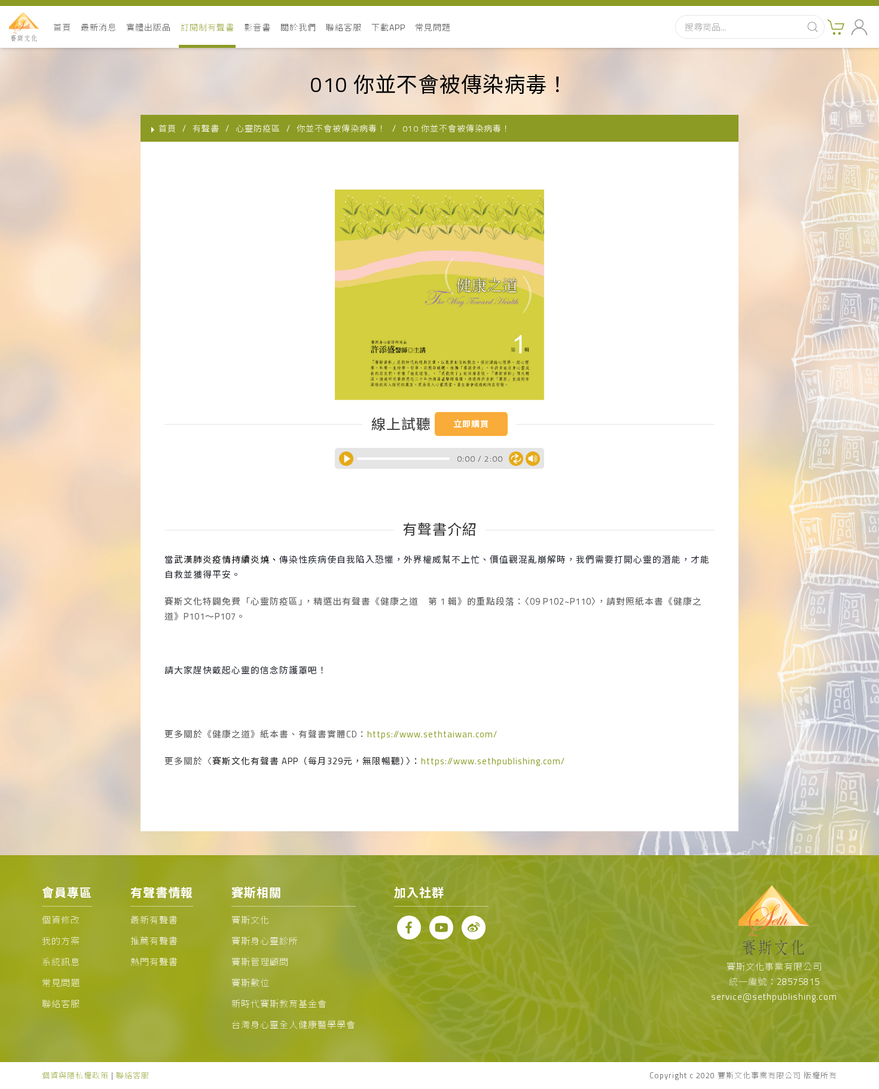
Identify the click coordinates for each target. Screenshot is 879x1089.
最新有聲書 (154, 920)
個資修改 (61, 920)
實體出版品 (148, 27)
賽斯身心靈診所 (264, 941)
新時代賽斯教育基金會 (279, 1004)
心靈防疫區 (258, 128)
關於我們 (298, 27)
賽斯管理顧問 (260, 962)
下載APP (388, 27)
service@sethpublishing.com (774, 996)
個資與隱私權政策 (75, 1075)
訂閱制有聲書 (207, 27)
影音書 (257, 27)
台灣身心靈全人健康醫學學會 (293, 1025)
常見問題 (433, 27)
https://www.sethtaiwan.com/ (432, 734)
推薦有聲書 (154, 941)
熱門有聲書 (154, 962)
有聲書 (206, 128)
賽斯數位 (250, 983)
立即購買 (471, 423)
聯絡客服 (344, 27)
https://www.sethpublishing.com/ (493, 761)
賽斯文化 (250, 920)
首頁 (62, 27)
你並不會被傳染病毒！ (341, 128)
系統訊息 (61, 962)
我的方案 (61, 941)
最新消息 (99, 27)
